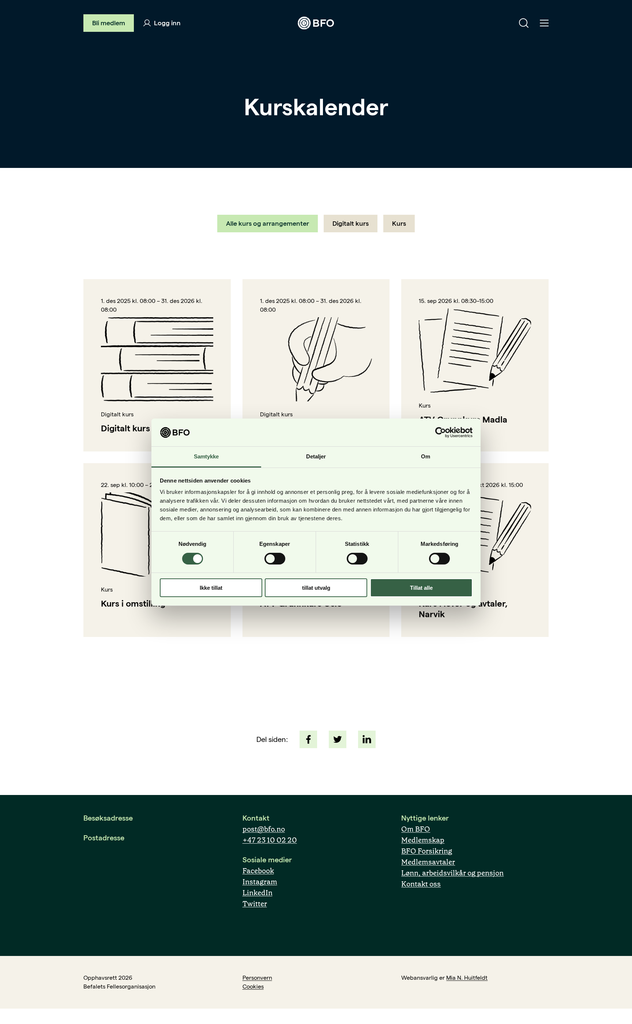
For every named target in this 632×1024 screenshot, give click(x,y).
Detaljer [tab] (316, 456)
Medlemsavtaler (428, 862)
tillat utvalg (316, 588)
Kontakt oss (421, 884)
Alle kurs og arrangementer (267, 223)
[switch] (274, 558)
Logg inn (167, 22)
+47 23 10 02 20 (269, 840)
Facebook (258, 870)
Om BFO (415, 829)
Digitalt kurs (350, 223)
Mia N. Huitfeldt (467, 978)
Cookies (253, 986)
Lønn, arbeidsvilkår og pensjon (452, 873)
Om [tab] (425, 456)
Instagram (259, 881)
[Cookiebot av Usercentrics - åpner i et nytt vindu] (441, 432)
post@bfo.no (263, 829)
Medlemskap (422, 840)
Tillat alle (421, 588)
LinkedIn (257, 892)
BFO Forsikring (426, 851)
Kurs (399, 223)
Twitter (254, 903)
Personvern (257, 978)
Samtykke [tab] (206, 456)
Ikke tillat (211, 588)
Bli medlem (108, 22)
